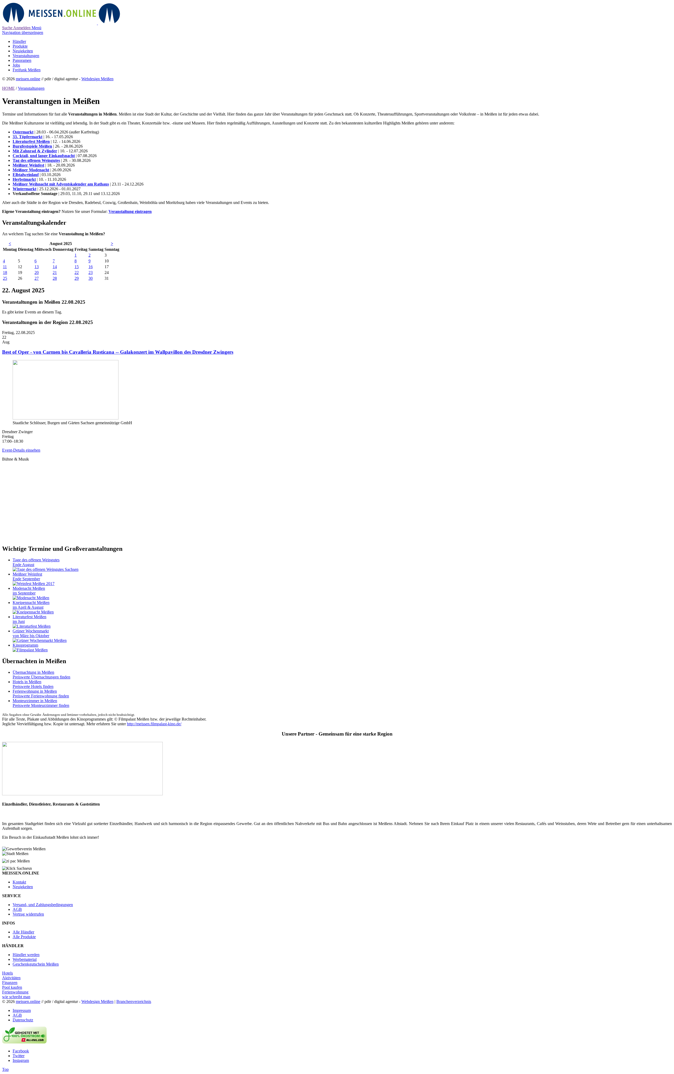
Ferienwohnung (15, 992)
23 (90, 272)
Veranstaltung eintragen (130, 211)
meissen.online (28, 79)
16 (90, 266)
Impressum (22, 1010)
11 (5, 266)
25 (5, 278)
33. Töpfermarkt (27, 136)
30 (90, 278)
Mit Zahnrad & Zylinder (35, 151)
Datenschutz (23, 1020)
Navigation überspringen (22, 32)
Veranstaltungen (31, 88)
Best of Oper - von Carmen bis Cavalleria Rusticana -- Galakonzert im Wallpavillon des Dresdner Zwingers (117, 352)
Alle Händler (23, 932)
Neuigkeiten (23, 887)
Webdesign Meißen (97, 79)
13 (36, 266)
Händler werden (26, 954)
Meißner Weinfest (28, 165)
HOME (8, 88)
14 (55, 266)
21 (55, 272)
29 (77, 278)
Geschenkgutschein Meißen (36, 964)
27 (36, 278)
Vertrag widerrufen (28, 914)
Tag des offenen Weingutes (36, 160)
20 (36, 272)
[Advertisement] (160, 498)
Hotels (7, 973)
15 (77, 266)
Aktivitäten (11, 978)
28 (55, 278)
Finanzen (9, 982)
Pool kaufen (12, 987)
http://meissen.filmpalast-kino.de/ (154, 724)
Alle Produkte (24, 937)
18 (5, 272)
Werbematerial (25, 959)
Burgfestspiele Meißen (32, 146)
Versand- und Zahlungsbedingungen (43, 904)
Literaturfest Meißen (31, 141)
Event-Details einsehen (21, 450)
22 (77, 272)
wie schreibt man (16, 997)
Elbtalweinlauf (26, 174)
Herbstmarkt (24, 179)
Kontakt (19, 882)
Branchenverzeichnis (133, 1001)
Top (5, 1069)
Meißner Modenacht (31, 170)
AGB (17, 909)
